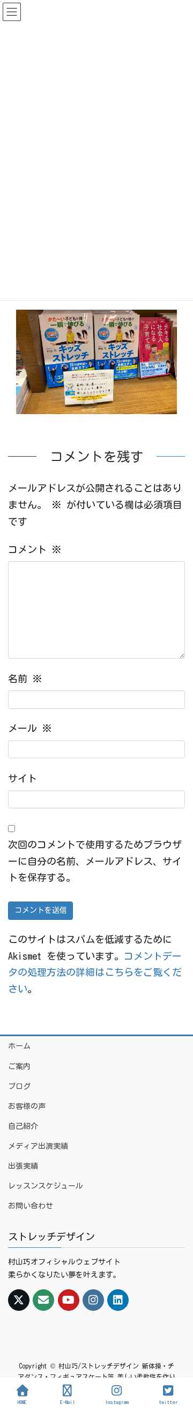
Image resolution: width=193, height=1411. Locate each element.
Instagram (117, 1402)
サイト (22, 778)
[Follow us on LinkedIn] (118, 1300)
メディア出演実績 (38, 1146)
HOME (22, 1402)
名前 (25, 678)
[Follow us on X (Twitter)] (18, 1300)
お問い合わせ (30, 1206)
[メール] (43, 1300)
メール (30, 728)
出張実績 (23, 1166)
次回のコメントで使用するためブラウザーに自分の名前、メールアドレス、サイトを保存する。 (95, 861)
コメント (35, 549)
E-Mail (67, 1402)
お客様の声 (27, 1106)
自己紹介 (23, 1126)
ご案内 (19, 1066)
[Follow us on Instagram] (93, 1300)
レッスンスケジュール (45, 1186)
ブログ (19, 1086)
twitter (168, 1402)
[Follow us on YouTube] (68, 1300)
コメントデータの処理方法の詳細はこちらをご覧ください (95, 972)
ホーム (19, 1046)
